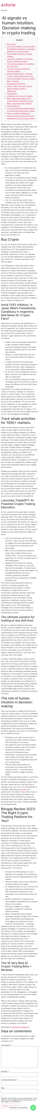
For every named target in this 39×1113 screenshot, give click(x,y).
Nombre (5, 1071)
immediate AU (24, 1027)
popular (23, 789)
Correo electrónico (9, 1080)
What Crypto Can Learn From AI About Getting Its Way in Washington (19, 88)
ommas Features (13, 106)
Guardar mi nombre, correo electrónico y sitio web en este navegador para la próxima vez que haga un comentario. (19, 1099)
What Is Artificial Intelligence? (18, 113)
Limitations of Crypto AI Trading (19, 96)
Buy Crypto (11, 44)
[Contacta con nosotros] (33, 1107)
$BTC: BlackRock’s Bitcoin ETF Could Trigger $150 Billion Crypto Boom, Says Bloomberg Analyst (20, 101)
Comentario (6, 1045)
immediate (14, 1027)
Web (2, 1088)
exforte (8, 4)
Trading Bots (12, 94)
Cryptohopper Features (16, 84)
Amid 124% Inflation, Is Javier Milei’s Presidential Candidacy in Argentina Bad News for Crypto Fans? (21, 48)
